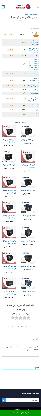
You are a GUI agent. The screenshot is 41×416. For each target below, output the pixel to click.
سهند (32, 44)
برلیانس (36, 59)
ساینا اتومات (35, 40)
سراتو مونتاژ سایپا (35, 79)
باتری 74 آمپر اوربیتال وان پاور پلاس (9, 267)
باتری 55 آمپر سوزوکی (28, 140)
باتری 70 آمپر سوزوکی (28, 241)
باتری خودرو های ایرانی (31, 14)
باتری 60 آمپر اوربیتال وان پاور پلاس (28, 166)
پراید (37, 48)
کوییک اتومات (34, 42)
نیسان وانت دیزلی (35, 114)
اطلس (37, 44)
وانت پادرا (31, 101)
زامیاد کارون (35, 104)
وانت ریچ (36, 73)
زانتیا (37, 110)
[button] (38, 7)
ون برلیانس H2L (33, 86)
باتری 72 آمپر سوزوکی (28, 266)
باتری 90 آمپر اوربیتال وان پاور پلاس (9, 292)
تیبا (34, 48)
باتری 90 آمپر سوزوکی (28, 291)
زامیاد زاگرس (35, 106)
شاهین (36, 56)
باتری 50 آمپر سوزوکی (28, 190)
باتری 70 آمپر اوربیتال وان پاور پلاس (9, 242)
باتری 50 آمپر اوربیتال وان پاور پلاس (9, 191)
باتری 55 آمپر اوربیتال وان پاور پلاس (9, 141)
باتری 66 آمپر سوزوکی (28, 215)
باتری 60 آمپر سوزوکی (8, 165)
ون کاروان (35, 89)
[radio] (28, 318)
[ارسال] (4, 400)
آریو (33, 80)
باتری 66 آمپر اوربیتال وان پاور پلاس (9, 216)
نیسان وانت (35, 97)
